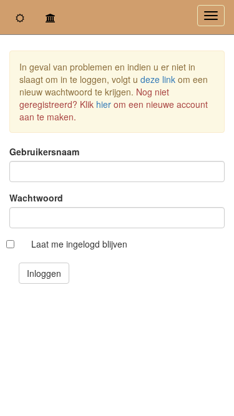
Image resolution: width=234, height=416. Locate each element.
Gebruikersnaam (44, 151)
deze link (157, 79)
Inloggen (44, 273)
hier (103, 104)
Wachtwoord (36, 197)
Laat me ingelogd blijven (79, 244)
